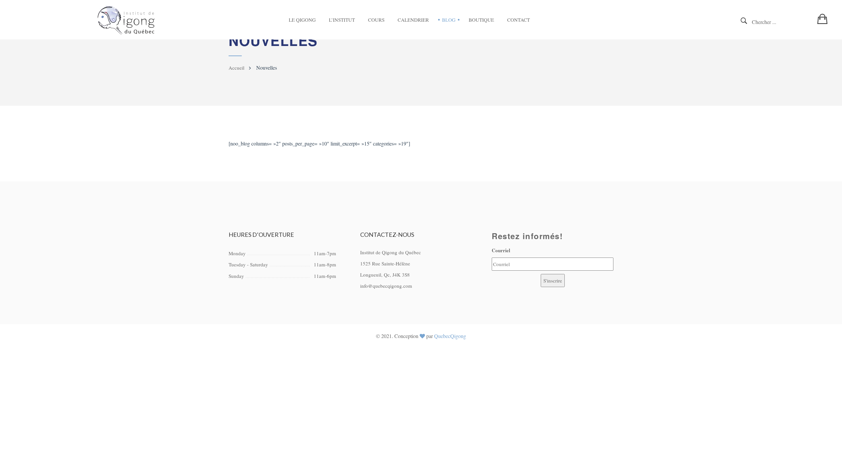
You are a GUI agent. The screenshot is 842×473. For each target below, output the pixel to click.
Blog (449, 19)
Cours (376, 19)
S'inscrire (552, 280)
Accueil (236, 67)
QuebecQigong (450, 335)
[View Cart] (824, 15)
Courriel (501, 250)
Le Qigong (302, 19)
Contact (518, 19)
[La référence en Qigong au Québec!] (126, 20)
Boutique (481, 19)
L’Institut (342, 19)
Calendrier (413, 19)
